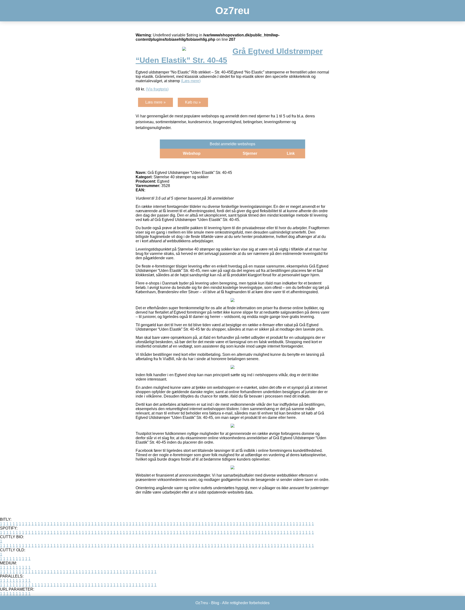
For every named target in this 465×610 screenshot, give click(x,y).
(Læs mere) (191, 81)
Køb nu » (193, 102)
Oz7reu (232, 10)
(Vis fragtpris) (157, 89)
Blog (215, 603)
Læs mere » (155, 102)
